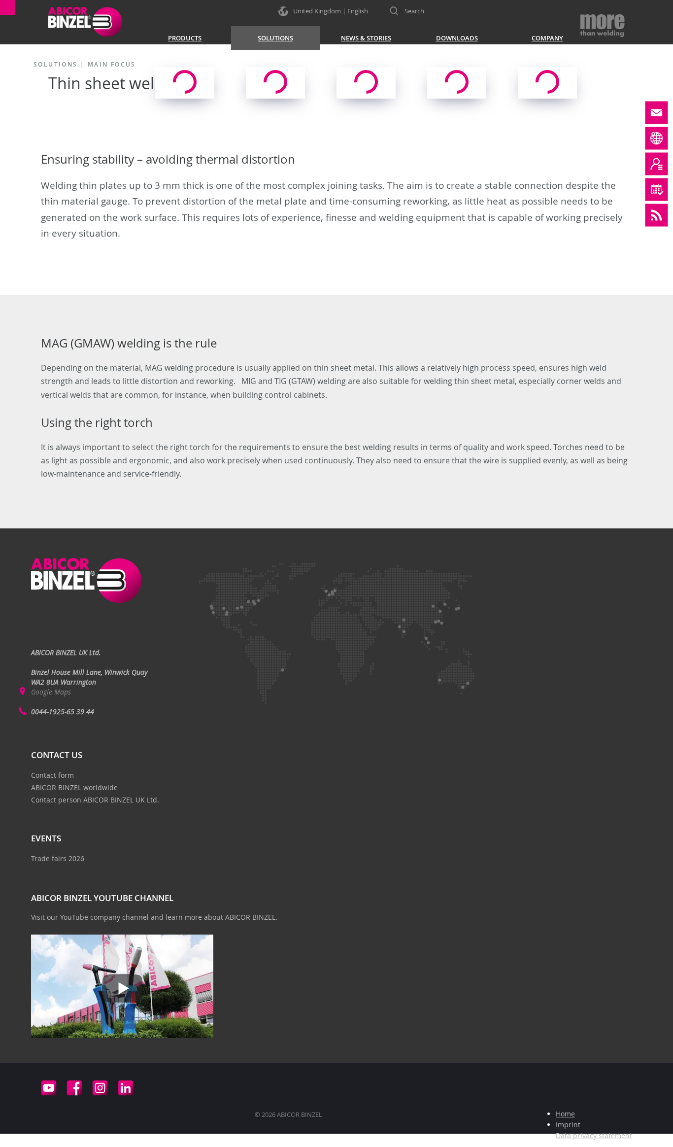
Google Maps (51, 691)
